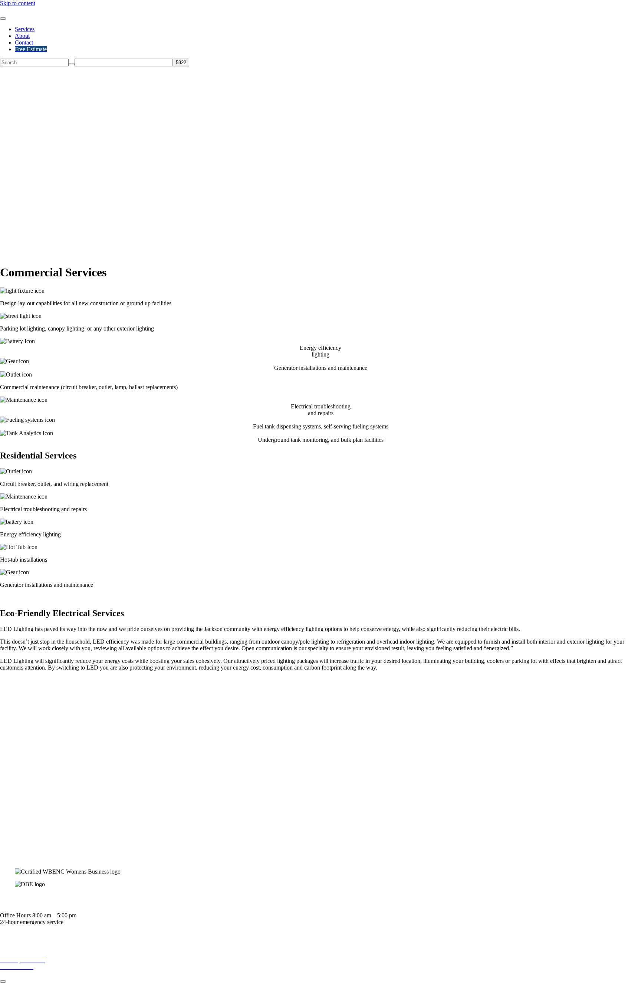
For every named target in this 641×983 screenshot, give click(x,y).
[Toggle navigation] (3, 18)
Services (24, 29)
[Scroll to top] (3, 981)
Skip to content (17, 3)
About (22, 36)
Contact (24, 42)
